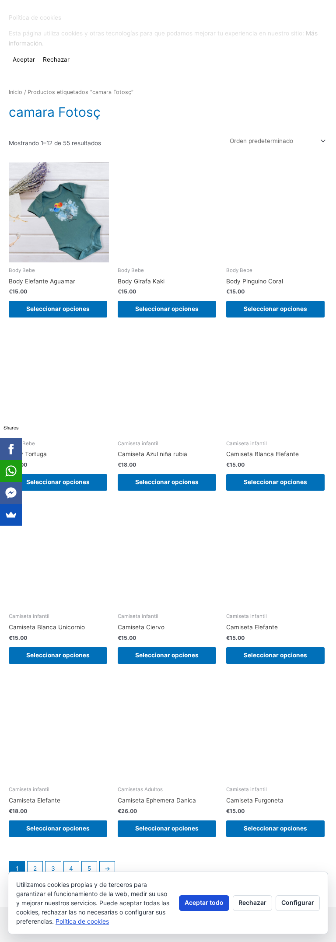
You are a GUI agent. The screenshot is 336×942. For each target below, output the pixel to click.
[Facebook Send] (11, 493)
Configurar (297, 902)
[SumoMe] (11, 515)
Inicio (15, 92)
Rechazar (252, 902)
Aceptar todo (204, 902)
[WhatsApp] (11, 471)
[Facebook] (11, 449)
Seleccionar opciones (58, 308)
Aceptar (24, 59)
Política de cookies (82, 921)
